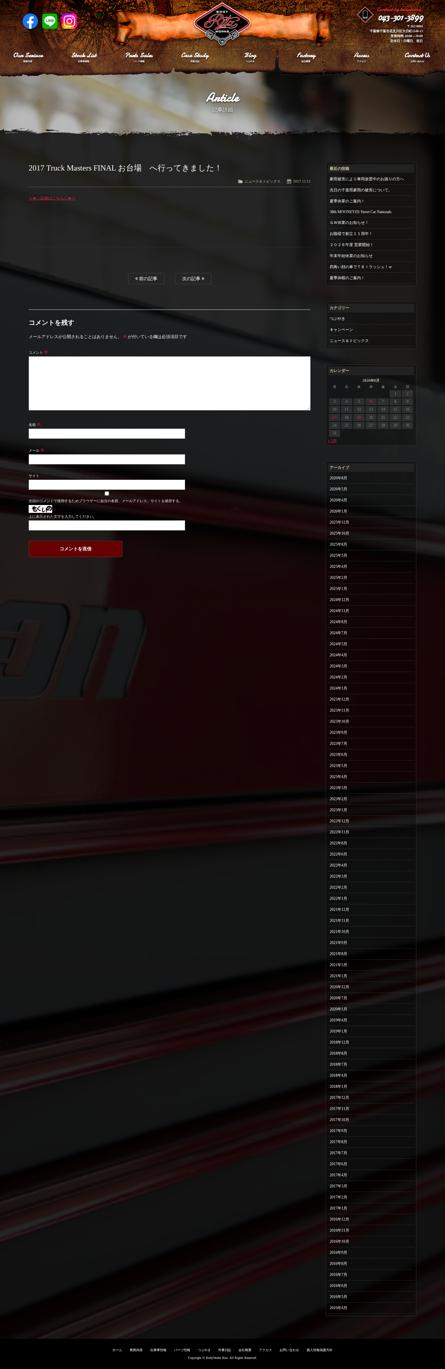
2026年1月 (338, 511)
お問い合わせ (289, 1350)
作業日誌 (224, 1350)
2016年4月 (338, 1308)
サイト (34, 476)
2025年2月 (338, 577)
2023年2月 (338, 799)
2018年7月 (338, 1064)
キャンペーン (341, 329)
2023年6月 (338, 754)
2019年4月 (338, 1020)
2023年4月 (338, 776)
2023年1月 (338, 810)
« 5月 (332, 440)
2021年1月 (338, 976)
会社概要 (244, 1350)
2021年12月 (339, 909)
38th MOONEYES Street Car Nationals (361, 212)
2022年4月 (338, 865)
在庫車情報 (158, 1350)
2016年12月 (339, 1219)
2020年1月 (338, 1009)
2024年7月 (338, 633)
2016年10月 (339, 1241)
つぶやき (337, 318)
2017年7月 (338, 1153)
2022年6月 (338, 854)
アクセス (265, 1350)
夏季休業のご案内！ (347, 201)
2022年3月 (338, 876)
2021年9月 (338, 942)
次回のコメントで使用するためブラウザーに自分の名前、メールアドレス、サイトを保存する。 (105, 501)
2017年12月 (339, 1097)
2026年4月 (338, 500)
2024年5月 (338, 644)
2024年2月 (338, 677)
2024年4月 (338, 655)
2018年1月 (338, 1086)
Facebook (30, 21)
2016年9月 (338, 1252)
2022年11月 (339, 832)
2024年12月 (339, 599)
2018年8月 (338, 1053)
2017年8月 (338, 1142)
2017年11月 (339, 1108)
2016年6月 (338, 1285)
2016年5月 (338, 1296)
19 (359, 417)
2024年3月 (338, 666)
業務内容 (136, 1350)
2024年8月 (338, 622)
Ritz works (222, 24)
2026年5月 (338, 489)
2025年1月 (338, 588)
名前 (35, 425)
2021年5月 (338, 965)
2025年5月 (338, 555)
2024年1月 (338, 688)
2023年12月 (339, 699)
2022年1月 (338, 898)
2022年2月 (338, 887)
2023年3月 (338, 788)
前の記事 (147, 278)
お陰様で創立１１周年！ (351, 233)
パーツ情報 (182, 1350)
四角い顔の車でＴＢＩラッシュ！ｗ (361, 267)
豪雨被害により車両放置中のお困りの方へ (367, 179)
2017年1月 (338, 1208)
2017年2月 (338, 1197)
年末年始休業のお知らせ (351, 255)
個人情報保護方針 (320, 1350)
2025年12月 (339, 522)
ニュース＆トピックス (262, 181)
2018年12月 (339, 1042)
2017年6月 (338, 1164)
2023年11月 (339, 710)
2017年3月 (338, 1186)
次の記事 (192, 278)
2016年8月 (338, 1263)
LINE (50, 21)
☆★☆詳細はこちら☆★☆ (52, 198)
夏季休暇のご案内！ (347, 278)
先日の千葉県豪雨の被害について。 (361, 190)
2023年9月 (338, 732)
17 (335, 417)
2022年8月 (338, 843)
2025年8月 (338, 544)
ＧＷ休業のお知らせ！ (349, 222)
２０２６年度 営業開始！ (352, 244)
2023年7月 (338, 743)
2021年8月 (338, 953)
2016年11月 (339, 1230)
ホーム (117, 1350)
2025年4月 (338, 566)
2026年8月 (338, 478)
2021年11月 (339, 920)
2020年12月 (339, 987)
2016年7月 (338, 1274)
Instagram (69, 21)
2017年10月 (339, 1119)
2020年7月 (338, 998)
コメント (38, 352)
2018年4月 (338, 1075)
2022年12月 (339, 821)
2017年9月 (338, 1131)
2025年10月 (339, 533)
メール (36, 450)
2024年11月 (339, 611)
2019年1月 (338, 1031)
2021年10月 (339, 931)
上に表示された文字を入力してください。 (63, 516)
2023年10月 (339, 721)
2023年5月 (338, 765)
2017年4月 (338, 1175)
